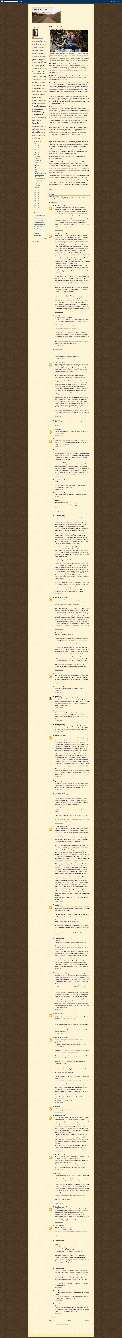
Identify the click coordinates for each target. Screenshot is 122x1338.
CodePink (36, 233)
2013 (35, 200)
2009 (35, 207)
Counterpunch (37, 235)
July (36, 165)
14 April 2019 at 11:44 (59, 670)
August (37, 164)
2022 (35, 149)
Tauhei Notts (58, 1225)
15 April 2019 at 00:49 (59, 707)
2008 (35, 209)
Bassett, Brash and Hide (39, 224)
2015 (35, 196)
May (36, 169)
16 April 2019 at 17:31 (59, 789)
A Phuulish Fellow (38, 218)
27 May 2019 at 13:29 (59, 1313)
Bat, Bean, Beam (38, 226)
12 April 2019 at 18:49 (59, 425)
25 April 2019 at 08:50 (59, 1102)
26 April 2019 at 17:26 (59, 1203)
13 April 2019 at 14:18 (59, 511)
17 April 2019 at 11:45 (59, 823)
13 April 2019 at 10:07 (59, 489)
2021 (35, 151)
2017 (35, 192)
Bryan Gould (37, 231)
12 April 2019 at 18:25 (59, 416)
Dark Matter (37, 183)
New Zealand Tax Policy (80, 197)
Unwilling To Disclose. (40, 181)
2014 (35, 198)
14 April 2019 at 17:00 (59, 683)
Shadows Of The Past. (40, 176)
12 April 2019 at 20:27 (59, 446)
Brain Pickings (37, 229)
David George (58, 206)
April (36, 171)
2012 (35, 202)
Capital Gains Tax (56, 197)
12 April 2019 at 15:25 (59, 312)
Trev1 (56, 673)
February (37, 187)
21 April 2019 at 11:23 (59, 968)
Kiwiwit (57, 429)
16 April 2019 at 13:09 (59, 776)
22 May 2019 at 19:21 (59, 1300)
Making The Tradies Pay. (40, 173)
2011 (35, 204)
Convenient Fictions (39, 175)
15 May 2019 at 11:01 (59, 1264)
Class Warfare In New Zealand (67, 197)
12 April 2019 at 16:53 (59, 358)
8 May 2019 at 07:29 (59, 1222)
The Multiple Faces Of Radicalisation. (40, 179)
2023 (35, 147)
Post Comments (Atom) (62, 1324)
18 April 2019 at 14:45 (59, 934)
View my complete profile (38, 73)
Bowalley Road (40, 9)
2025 (35, 143)
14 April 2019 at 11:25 (59, 629)
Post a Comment (53, 1317)
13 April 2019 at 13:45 (59, 496)
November (37, 158)
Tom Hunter (58, 362)
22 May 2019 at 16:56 (59, 1287)
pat (56, 439)
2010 (35, 205)
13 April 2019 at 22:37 (59, 593)
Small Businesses (67, 198)
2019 (35, 154)
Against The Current (39, 222)
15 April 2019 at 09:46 (59, 720)
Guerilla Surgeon (59, 234)
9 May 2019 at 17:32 (59, 1237)
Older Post (87, 1320)
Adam (56, 696)
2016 (35, 194)
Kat (56, 1106)
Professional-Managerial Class (55, 198)
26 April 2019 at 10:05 (59, 1169)
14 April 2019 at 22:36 (59, 692)
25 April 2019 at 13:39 (59, 1112)
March (36, 185)
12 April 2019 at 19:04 (59, 435)
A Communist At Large (39, 215)
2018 (35, 191)
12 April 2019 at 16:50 (59, 345)
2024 (35, 145)
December (37, 156)
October (37, 160)
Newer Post (51, 1320)
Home (69, 1320)
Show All (45, 238)
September (37, 162)
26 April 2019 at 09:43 (59, 1151)
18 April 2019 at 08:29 (59, 901)
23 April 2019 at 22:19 (59, 1033)
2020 (35, 153)
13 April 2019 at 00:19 (59, 476)
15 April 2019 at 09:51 (59, 731)
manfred (57, 905)
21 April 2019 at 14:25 (59, 1009)
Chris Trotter (38, 38)
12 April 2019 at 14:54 (59, 230)
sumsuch (57, 1013)
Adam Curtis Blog (38, 220)
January (37, 189)
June (36, 167)
